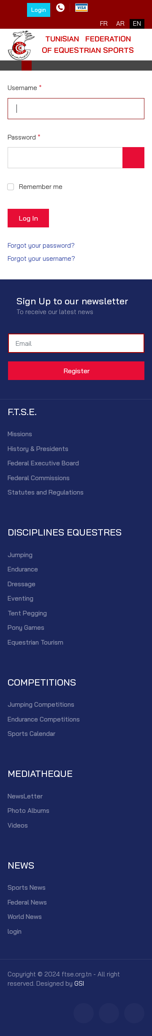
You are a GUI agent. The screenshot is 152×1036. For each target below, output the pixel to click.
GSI (79, 983)
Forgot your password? (41, 245)
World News (25, 917)
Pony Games (26, 627)
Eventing (20, 598)
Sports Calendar (31, 734)
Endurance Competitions (44, 719)
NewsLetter (25, 796)
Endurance (23, 569)
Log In (28, 218)
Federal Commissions (39, 478)
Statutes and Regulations (46, 492)
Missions (20, 434)
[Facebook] (83, 1013)
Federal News (27, 902)
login (15, 931)
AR (120, 23)
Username (25, 88)
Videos (18, 825)
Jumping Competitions (41, 704)
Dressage (21, 584)
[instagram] (109, 1013)
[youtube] (134, 1013)
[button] (27, 65)
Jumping (20, 555)
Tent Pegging (27, 613)
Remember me (40, 187)
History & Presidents (38, 449)
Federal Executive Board (43, 463)
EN (137, 23)
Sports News (27, 887)
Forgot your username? (41, 258)
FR (104, 23)
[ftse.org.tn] (21, 43)
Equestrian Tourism (35, 642)
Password (24, 137)
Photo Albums (28, 810)
